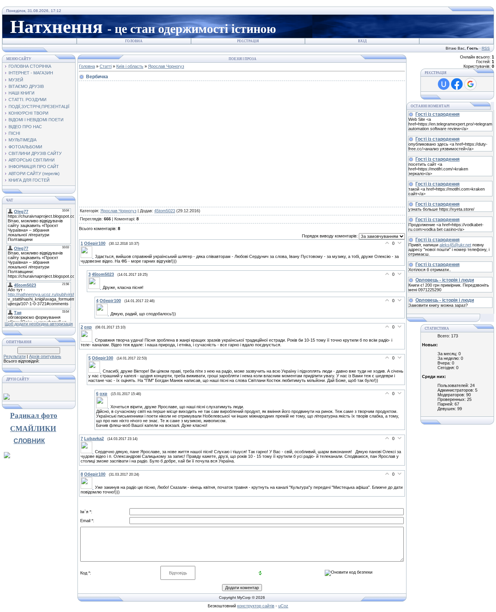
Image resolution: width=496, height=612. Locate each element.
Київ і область (129, 66)
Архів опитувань (45, 356)
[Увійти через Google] (470, 84)
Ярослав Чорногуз (166, 66)
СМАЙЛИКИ (33, 429)
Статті (106, 66)
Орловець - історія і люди (444, 280)
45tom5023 (164, 210)
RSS (486, 48)
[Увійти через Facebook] (457, 84)
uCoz (283, 605)
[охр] (88, 340)
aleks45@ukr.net (455, 244)
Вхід (362, 41)
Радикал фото (33, 415)
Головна (134, 41)
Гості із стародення (437, 114)
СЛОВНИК (29, 441)
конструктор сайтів (255, 605)
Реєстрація (248, 41)
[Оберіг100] (88, 256)
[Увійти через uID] (444, 84)
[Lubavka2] (88, 451)
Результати (14, 356)
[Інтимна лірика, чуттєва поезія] (7, 456)
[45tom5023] (95, 287)
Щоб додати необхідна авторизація (39, 323)
